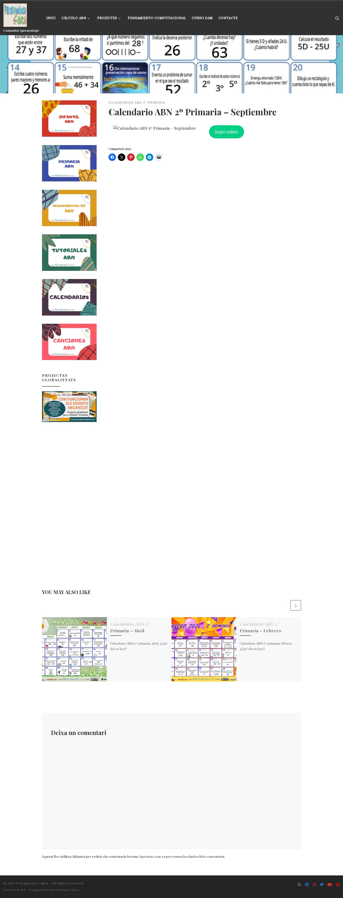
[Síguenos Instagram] (314, 885)
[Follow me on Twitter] (322, 885)
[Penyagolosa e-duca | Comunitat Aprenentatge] (15, 14)
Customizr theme (67, 889)
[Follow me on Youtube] (330, 885)
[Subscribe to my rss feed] (299, 885)
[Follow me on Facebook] (307, 885)
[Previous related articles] (284, 605)
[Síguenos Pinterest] (338, 885)
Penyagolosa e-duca (32, 883)
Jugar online (226, 131)
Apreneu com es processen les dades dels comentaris (181, 856)
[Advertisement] (69, 500)
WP (23, 889)
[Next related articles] (295, 605)
